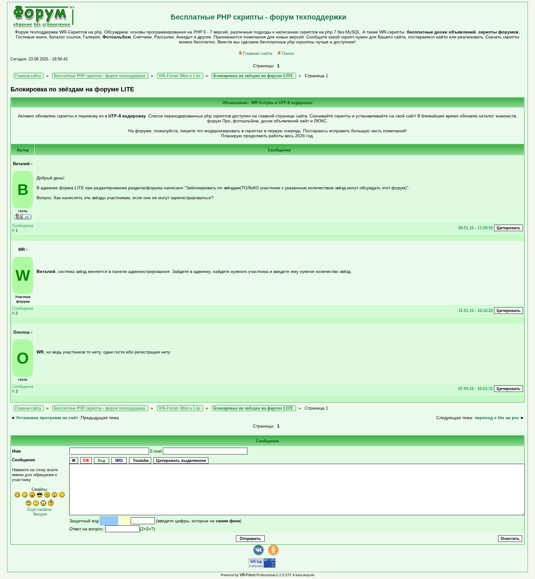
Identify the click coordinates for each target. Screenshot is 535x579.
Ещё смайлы (40, 509)
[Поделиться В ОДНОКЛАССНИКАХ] (273, 550)
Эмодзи (40, 514)
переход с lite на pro (497, 417)
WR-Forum (247, 575)
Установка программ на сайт (47, 417)
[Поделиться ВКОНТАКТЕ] (258, 550)
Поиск (288, 53)
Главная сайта (257, 53)
